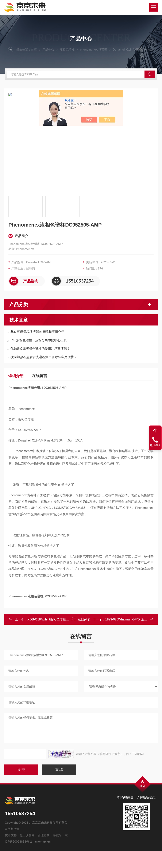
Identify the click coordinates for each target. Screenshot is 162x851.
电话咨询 (155, 445)
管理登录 (44, 835)
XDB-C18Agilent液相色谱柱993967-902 (54, 619)
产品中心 (48, 49)
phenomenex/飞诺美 (93, 49)
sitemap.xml (43, 841)
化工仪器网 (27, 835)
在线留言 (39, 376)
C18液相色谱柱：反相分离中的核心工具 (39, 340)
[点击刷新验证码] (61, 754)
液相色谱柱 (67, 49)
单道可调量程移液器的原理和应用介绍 (37, 331)
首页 (34, 49)
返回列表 (84, 619)
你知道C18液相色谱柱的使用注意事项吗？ (40, 348)
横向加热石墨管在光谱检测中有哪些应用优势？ (44, 357)
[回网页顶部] (155, 430)
